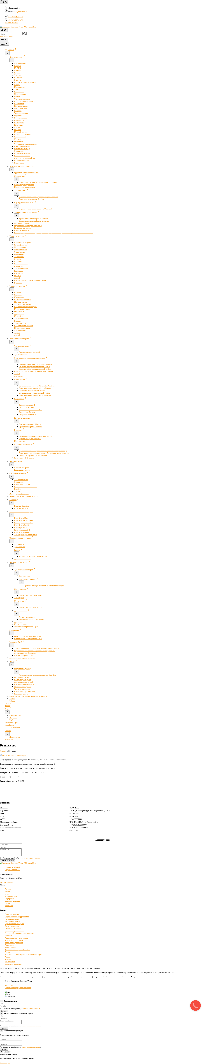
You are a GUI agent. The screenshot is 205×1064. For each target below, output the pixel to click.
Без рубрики (10, 961)
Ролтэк (17, 550)
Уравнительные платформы (25, 212)
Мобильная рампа (21, 223)
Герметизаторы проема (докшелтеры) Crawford (38, 182)
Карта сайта (9, 985)
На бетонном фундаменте (24, 101)
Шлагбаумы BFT (21, 527)
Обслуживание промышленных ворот (29, 358)
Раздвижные (19, 141)
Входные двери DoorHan (24, 684)
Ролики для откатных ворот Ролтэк (33, 556)
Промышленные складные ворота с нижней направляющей (43, 451)
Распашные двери (21, 677)
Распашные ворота (17, 286)
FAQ (11, 720)
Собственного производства (25, 144)
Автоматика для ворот (18, 562)
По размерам (19, 87)
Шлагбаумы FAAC (21, 525)
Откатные (18, 259)
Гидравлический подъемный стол (28, 226)
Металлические (20, 108)
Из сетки (17, 292)
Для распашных (20, 611)
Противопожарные (22, 418)
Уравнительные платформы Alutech (33, 218)
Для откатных (20, 601)
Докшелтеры (19, 176)
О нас (7, 709)
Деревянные (19, 314)
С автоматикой (20, 137)
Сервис (8, 731)
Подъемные (19, 273)
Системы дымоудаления (24, 185)
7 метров (17, 75)
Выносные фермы (21, 230)
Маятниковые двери (22, 687)
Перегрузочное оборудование (21, 166)
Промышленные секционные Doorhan (34, 393)
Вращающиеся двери (22, 679)
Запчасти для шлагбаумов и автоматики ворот (28, 696)
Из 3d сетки (19, 103)
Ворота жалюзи (20, 118)
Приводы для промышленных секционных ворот (44, 585)
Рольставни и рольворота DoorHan (28, 638)
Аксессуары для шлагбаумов (25, 534)
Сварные (17, 111)
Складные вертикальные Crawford (33, 455)
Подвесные (18, 125)
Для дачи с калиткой (22, 304)
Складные (18, 261)
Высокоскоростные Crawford (30, 410)
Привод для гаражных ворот (30, 595)
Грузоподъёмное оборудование (26, 172)
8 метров (17, 80)
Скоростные (19, 399)
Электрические (20, 323)
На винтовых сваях (22, 153)
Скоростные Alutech (27, 405)
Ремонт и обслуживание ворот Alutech (34, 366)
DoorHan (17, 276)
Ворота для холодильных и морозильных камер (33, 371)
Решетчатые (19, 163)
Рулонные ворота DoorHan (30, 439)
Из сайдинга (19, 122)
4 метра (17, 85)
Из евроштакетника (22, 156)
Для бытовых (24, 576)
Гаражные (18, 115)
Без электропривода (22, 148)
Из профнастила (20, 132)
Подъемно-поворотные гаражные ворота (30, 280)
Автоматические (21, 268)
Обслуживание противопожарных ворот (35, 364)
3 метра (17, 89)
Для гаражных (20, 589)
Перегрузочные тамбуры (24, 202)
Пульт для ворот (20, 624)
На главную (5, 1063)
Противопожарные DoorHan (30, 426)
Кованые (17, 96)
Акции (12, 698)
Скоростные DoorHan (27, 414)
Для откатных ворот (22, 559)
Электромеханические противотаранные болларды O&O (37, 648)
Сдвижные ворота (21, 467)
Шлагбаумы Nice (21, 518)
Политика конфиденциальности (18, 988)
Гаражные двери (21, 694)
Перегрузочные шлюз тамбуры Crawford (35, 209)
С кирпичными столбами (24, 158)
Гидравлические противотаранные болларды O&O (34, 651)
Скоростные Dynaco (27, 412)
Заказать (4, 1011)
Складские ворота (21, 346)
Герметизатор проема (22, 228)
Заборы (12, 701)
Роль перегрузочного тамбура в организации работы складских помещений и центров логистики (53, 233)
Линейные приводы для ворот (31, 619)
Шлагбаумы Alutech (22, 530)
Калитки (12, 500)
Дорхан (17, 333)
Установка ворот (6, 36)
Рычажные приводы (27, 617)
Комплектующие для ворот (20, 538)
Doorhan (17, 130)
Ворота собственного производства (23, 496)
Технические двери (22, 689)
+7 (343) (15, 17)
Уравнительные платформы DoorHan (34, 221)
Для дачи (17, 139)
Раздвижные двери (22, 668)
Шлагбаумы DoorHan (22, 532)
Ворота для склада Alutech (29, 352)
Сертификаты (15, 715)
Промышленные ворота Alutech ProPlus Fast (36, 386)
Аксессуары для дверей (23, 682)
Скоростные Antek (26, 407)
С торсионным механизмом (25, 487)
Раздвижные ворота (22, 470)
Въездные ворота (16, 461)
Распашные (18, 271)
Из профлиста (20, 316)
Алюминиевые (20, 63)
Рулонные (18, 283)
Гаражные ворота (16, 236)
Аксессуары (19, 598)
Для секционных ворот (23, 569)
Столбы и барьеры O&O (24, 655)
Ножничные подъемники (24, 187)
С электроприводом (22, 146)
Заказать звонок (6, 882)
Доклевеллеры (20, 190)
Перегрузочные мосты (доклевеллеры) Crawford (38, 197)
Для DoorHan (19, 547)
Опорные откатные (22, 99)
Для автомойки (20, 354)
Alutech (17, 127)
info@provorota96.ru (21, 11)
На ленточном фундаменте (25, 82)
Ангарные (18, 376)
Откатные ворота (16, 57)
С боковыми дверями (22, 242)
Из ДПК (17, 68)
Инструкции (14, 737)
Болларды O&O (15, 642)
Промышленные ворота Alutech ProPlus (35, 395)
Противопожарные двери (24, 691)
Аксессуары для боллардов (25, 653)
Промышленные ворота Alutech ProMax (35, 388)
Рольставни (14, 630)
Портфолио (9, 725)
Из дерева (18, 77)
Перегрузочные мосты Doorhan (31, 199)
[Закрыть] (1, 1001)
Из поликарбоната (21, 160)
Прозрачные (19, 297)
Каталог (11, 50)
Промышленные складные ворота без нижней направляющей (44, 453)
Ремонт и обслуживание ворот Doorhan (35, 369)
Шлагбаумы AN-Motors (23, 523)
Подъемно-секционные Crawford (32, 390)
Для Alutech (19, 544)
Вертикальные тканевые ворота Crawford (35, 436)
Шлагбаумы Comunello (23, 520)
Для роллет (18, 622)
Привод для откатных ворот (30, 607)
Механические (20, 94)
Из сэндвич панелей (22, 134)
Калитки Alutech (21, 508)
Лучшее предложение (13, 964)
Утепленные (19, 257)
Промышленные (21, 106)
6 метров (17, 70)
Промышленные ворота (19, 338)
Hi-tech (17, 73)
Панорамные (19, 441)
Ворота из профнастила (19, 494)
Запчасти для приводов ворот (26, 626)
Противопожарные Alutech (30, 424)
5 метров (17, 66)
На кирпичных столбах (23, 325)
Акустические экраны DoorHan (22, 658)
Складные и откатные (23, 444)
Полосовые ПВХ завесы (24, 458)
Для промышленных (27, 579)
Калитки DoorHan (21, 506)
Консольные (19, 92)
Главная (8, 703)
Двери (12, 661)
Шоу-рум (13, 718)
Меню (3, 44)
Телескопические (21, 113)
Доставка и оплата (12, 727)
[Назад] (7, 53)
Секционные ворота (17, 473)
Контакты (9, 739)
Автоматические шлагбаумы (21, 512)
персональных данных (31, 858)
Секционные (19, 120)
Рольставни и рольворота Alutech (27, 636)
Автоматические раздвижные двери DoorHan (37, 675)
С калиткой (18, 151)
